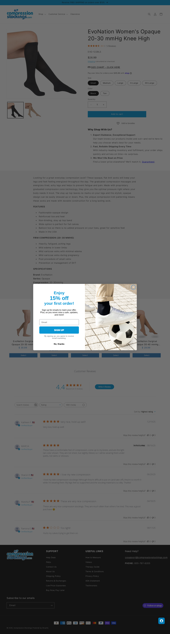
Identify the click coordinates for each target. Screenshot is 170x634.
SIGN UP (59, 330)
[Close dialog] (133, 287)
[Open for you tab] (161, 621)
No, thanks (59, 343)
